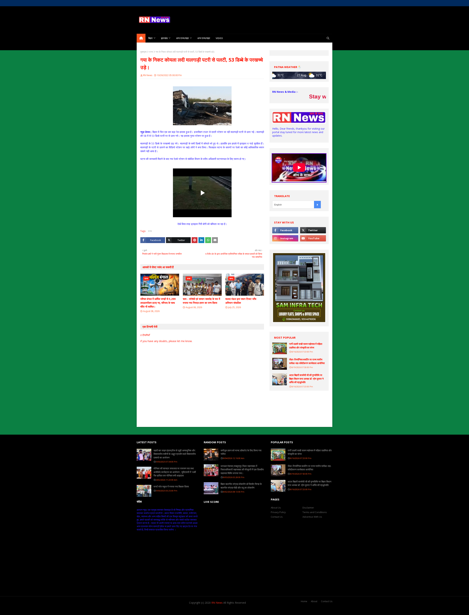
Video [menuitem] (219, 38)
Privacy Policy (278, 512)
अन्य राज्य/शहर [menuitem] (182, 38)
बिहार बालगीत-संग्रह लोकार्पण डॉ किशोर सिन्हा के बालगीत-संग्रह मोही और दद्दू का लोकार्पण (241, 485)
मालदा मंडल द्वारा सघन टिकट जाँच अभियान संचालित (240, 300)
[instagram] (317, 3)
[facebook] (304, 3)
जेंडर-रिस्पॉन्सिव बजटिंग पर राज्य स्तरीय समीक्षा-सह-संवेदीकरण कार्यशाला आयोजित (307, 361)
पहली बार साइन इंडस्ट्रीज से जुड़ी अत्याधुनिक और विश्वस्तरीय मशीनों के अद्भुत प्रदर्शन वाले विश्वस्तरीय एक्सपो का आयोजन (175, 454)
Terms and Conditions (314, 512)
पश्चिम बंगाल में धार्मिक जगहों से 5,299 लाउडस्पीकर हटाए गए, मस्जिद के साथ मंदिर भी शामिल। (158, 302)
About (314, 601)
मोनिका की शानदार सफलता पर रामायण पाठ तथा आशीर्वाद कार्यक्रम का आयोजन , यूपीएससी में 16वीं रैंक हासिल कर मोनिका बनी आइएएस (175, 472)
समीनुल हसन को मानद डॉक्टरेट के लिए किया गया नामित (241, 452)
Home (140, 3)
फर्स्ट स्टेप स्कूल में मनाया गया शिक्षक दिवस (171, 486)
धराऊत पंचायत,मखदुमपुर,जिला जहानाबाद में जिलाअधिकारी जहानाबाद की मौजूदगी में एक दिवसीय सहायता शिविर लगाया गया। (242, 469)
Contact (164, 3)
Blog (179, 610)
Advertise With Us (312, 516)
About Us (151, 3)
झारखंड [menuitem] (164, 38)
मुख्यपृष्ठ (143, 51)
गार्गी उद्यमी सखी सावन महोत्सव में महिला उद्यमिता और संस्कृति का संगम (305, 345)
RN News (147, 75)
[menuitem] (141, 38)
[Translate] (317, 204)
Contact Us (277, 516)
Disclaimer (308, 507)
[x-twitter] (311, 3)
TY (157, 610)
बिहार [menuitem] (150, 38)
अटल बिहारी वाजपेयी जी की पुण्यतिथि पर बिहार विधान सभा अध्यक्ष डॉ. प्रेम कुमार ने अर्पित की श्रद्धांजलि (306, 378)
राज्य (151, 51)
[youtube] (313, 238)
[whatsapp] (323, 3)
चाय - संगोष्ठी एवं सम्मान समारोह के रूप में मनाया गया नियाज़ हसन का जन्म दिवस (201, 300)
